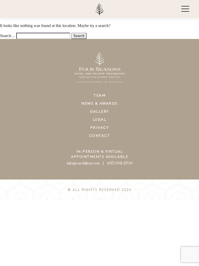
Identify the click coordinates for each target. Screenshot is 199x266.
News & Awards (99, 103)
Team (99, 95)
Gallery (99, 112)
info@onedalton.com (83, 163)
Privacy (99, 128)
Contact (99, 136)
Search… (7, 36)
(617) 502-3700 (120, 163)
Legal (99, 120)
